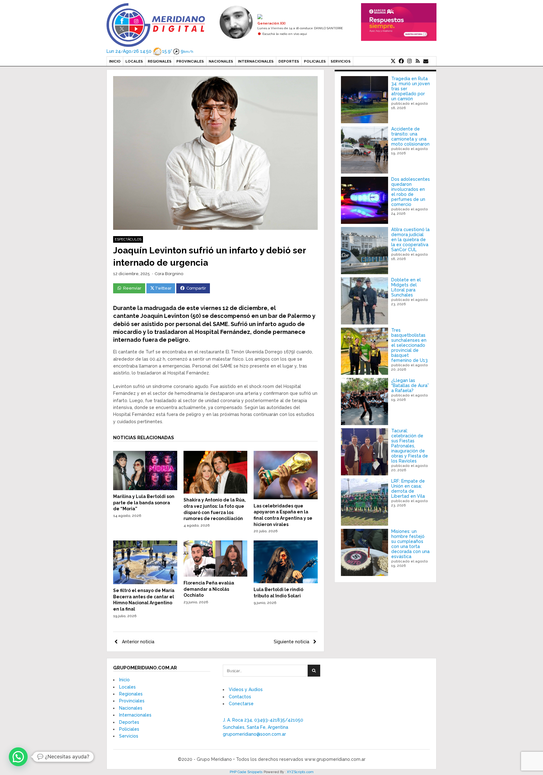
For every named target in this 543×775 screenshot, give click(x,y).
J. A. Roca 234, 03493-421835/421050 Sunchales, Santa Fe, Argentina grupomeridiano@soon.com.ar (263, 727)
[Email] (426, 61)
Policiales (315, 61)
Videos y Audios (246, 689)
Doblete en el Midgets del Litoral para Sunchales (406, 287)
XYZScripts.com (300, 772)
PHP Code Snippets (246, 772)
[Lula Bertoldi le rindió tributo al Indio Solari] (286, 581)
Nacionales (221, 61)
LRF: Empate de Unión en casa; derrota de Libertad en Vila (408, 489)
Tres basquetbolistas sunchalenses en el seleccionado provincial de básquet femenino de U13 (409, 345)
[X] (393, 61)
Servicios (341, 61)
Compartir (196, 288)
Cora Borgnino (169, 273)
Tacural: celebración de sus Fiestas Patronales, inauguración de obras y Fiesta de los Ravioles (409, 445)
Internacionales (256, 61)
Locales (134, 61)
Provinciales (190, 61)
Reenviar (132, 288)
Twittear (163, 288)
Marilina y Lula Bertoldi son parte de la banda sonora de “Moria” (143, 502)
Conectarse (241, 703)
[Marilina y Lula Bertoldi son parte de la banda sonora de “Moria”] (145, 488)
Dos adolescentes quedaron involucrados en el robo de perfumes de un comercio (410, 192)
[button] (18, 756)
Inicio (115, 61)
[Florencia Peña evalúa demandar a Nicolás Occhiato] (216, 575)
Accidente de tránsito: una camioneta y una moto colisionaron (410, 136)
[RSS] (418, 61)
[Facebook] (401, 61)
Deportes (288, 61)
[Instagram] (409, 61)
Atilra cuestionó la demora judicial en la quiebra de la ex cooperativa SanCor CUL (410, 239)
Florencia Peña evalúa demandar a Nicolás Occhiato (209, 589)
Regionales (160, 61)
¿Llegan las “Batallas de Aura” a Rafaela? (410, 385)
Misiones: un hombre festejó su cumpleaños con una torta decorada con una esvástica (410, 544)
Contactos (240, 696)
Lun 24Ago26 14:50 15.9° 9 (150, 51)
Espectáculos (128, 239)
